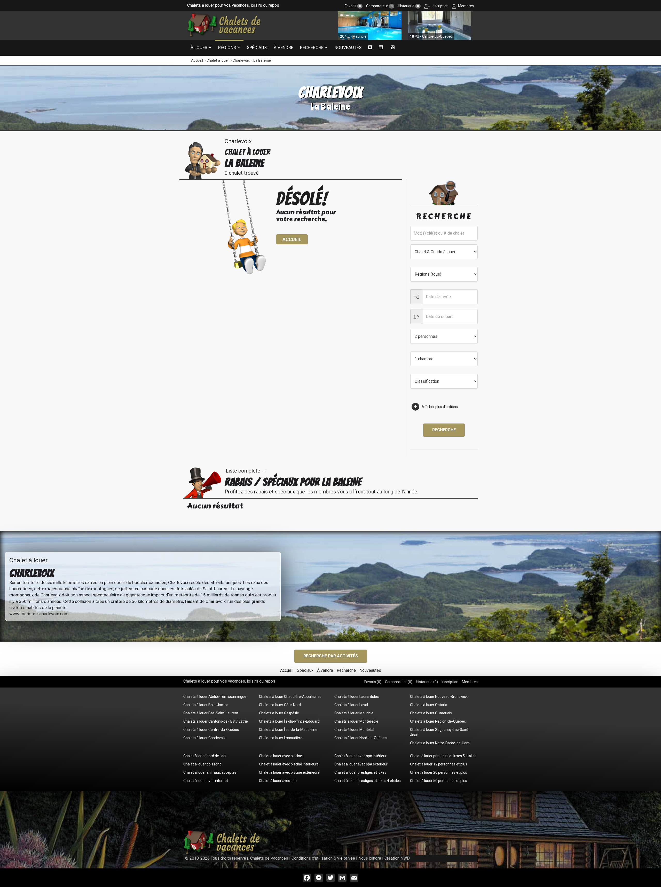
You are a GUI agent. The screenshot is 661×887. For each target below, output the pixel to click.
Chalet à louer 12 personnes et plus (438, 764)
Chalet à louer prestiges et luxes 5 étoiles (443, 756)
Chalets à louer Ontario (428, 705)
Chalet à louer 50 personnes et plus (438, 781)
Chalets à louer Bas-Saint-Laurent (210, 713)
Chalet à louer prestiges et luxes (360, 772)
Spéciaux (257, 47)
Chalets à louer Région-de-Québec (438, 721)
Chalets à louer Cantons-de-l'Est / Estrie (215, 721)
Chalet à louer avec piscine (280, 756)
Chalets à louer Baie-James (205, 705)
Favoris (353, 6)
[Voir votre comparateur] (381, 47)
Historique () (427, 682)
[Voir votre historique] (393, 48)
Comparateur (379, 6)
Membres (465, 6)
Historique (408, 6)
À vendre (283, 47)
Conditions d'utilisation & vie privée (323, 858)
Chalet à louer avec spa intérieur (360, 756)
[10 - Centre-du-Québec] (370, 25)
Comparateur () (398, 682)
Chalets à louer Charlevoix (204, 738)
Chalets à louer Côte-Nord (280, 705)
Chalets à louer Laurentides (356, 696)
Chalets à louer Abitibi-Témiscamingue (214, 696)
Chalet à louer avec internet (205, 781)
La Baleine (262, 60)
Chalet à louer (218, 60)
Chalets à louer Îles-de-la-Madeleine (288, 730)
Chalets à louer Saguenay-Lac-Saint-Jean (440, 732)
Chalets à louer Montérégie (356, 721)
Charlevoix (241, 60)
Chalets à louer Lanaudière (280, 738)
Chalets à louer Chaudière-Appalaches (290, 696)
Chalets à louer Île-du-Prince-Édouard (289, 721)
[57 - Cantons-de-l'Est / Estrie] (439, 25)
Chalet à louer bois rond (202, 764)
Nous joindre (369, 858)
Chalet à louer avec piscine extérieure (289, 772)
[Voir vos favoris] (370, 47)
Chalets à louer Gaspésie (279, 713)
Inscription (439, 6)
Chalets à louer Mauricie (353, 713)
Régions (227, 47)
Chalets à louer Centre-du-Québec (211, 730)
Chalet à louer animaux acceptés (210, 772)
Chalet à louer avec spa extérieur (361, 764)
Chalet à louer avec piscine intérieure (289, 764)
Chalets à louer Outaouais (431, 713)
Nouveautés (347, 47)
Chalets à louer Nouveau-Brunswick (439, 696)
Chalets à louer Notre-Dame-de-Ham (440, 743)
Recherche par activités (330, 655)
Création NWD (397, 858)
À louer (199, 47)
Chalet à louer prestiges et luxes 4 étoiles (367, 781)
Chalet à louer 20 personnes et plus (438, 772)
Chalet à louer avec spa (278, 781)
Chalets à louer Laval (351, 705)
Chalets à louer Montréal (354, 730)
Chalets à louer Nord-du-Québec (360, 738)
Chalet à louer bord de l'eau (205, 756)
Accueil (197, 60)
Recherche (312, 47)
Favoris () (372, 682)
